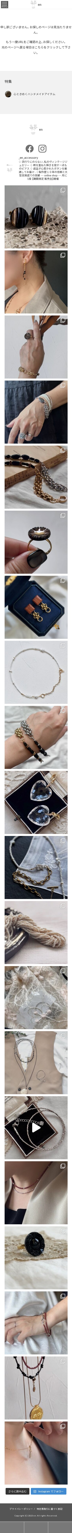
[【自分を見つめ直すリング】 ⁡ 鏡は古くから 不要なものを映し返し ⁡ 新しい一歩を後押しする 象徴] (36, 542)
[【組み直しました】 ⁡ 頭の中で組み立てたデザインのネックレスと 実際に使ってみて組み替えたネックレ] (36, 672)
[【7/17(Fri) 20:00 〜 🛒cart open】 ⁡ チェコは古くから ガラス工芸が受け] (36, 1387)
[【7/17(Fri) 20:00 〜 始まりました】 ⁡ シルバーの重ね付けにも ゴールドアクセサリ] (36, 1192)
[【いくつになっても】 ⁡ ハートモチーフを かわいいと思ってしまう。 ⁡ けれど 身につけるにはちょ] (36, 802)
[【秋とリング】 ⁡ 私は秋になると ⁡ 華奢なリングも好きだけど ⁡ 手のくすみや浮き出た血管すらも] (36, 347)
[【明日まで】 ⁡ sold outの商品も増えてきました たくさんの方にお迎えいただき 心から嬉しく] (36, 1062)
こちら (39, 47)
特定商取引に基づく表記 (50, 1509)
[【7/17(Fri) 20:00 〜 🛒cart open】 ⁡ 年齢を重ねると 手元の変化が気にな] (36, 1257)
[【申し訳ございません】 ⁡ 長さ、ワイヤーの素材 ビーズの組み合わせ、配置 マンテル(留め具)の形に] (36, 1322)
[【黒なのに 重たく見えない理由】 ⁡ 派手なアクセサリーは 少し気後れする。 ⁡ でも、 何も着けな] (36, 281)
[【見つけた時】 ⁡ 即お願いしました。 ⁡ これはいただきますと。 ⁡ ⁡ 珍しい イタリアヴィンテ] (36, 607)
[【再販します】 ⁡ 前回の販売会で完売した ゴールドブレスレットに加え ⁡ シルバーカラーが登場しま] (36, 737)
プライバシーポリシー (21, 1509)
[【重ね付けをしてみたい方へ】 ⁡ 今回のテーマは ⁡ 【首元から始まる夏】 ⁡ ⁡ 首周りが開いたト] (36, 1453)
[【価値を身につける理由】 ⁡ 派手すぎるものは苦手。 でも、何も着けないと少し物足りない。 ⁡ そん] (36, 216)
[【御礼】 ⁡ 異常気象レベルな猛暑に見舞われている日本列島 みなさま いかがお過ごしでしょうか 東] (36, 997)
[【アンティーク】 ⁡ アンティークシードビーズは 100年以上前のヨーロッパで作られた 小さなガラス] (36, 932)
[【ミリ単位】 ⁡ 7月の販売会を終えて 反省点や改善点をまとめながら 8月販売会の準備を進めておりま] (36, 867)
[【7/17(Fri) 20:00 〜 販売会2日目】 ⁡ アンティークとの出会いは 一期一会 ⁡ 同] (36, 1127)
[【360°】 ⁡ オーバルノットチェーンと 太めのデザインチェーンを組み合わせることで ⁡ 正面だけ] (36, 412)
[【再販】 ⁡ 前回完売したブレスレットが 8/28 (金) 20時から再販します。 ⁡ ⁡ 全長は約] (36, 477)
